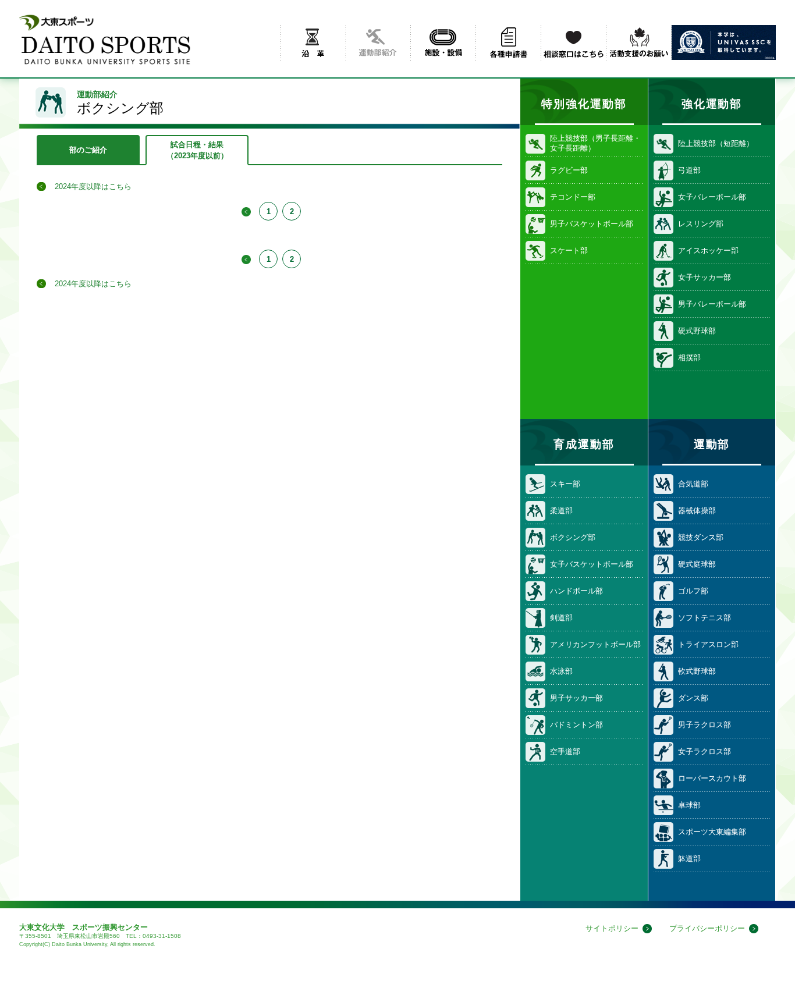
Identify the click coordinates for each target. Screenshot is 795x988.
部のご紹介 (88, 149)
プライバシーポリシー (707, 928)
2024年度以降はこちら (93, 186)
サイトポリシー (611, 928)
